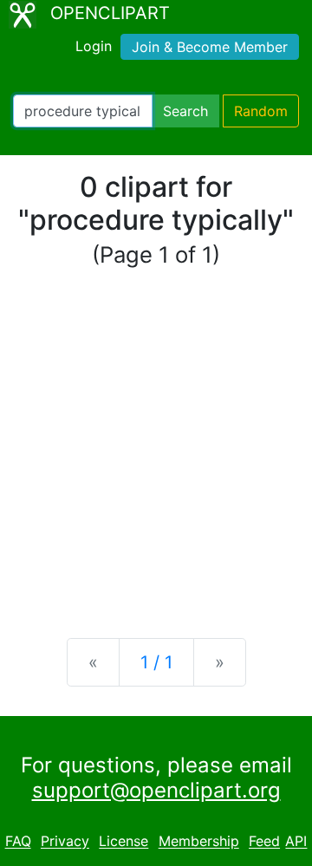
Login (93, 46)
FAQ (18, 841)
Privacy (65, 841)
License (123, 841)
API (296, 841)
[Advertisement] (156, 454)
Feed (264, 841)
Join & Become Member (210, 46)
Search (185, 111)
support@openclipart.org (156, 790)
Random (261, 111)
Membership (199, 841)
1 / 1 (156, 662)
